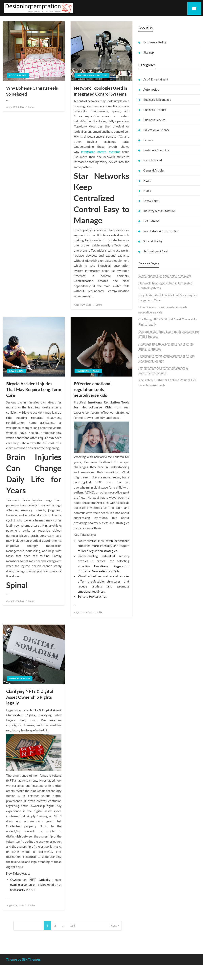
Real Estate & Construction (161, 231)
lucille (99, 612)
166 (72, 925)
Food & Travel (18, 75)
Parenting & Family (88, 371)
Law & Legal (16, 371)
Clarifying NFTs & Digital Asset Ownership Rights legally (29, 697)
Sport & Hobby (153, 241)
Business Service (154, 120)
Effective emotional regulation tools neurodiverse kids (92, 389)
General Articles (19, 678)
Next (114, 925)
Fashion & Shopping (156, 150)
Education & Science (156, 130)
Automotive (151, 89)
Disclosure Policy (155, 42)
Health (147, 180)
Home (147, 190)
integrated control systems (100, 151)
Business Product (154, 109)
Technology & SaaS (155, 251)
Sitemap (148, 52)
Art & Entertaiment (155, 79)
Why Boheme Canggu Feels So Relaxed (32, 90)
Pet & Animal (151, 221)
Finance (148, 140)
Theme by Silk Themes (23, 959)
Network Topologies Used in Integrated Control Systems (100, 90)
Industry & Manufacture (92, 75)
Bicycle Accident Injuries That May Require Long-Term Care (33, 389)
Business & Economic (157, 99)
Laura (31, 106)
